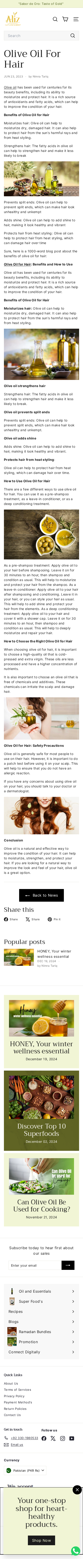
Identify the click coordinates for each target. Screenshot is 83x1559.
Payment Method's (18, 1402)
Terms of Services (17, 1389)
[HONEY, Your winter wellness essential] (19, 957)
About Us (11, 1383)
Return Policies (15, 1409)
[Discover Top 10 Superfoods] (41, 1097)
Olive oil (10, 87)
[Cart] (65, 19)
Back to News (45, 895)
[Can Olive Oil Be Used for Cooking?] (41, 1176)
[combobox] (41, 35)
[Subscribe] (68, 1265)
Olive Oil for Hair (17, 264)
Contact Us (12, 1415)
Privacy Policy (14, 1396)
